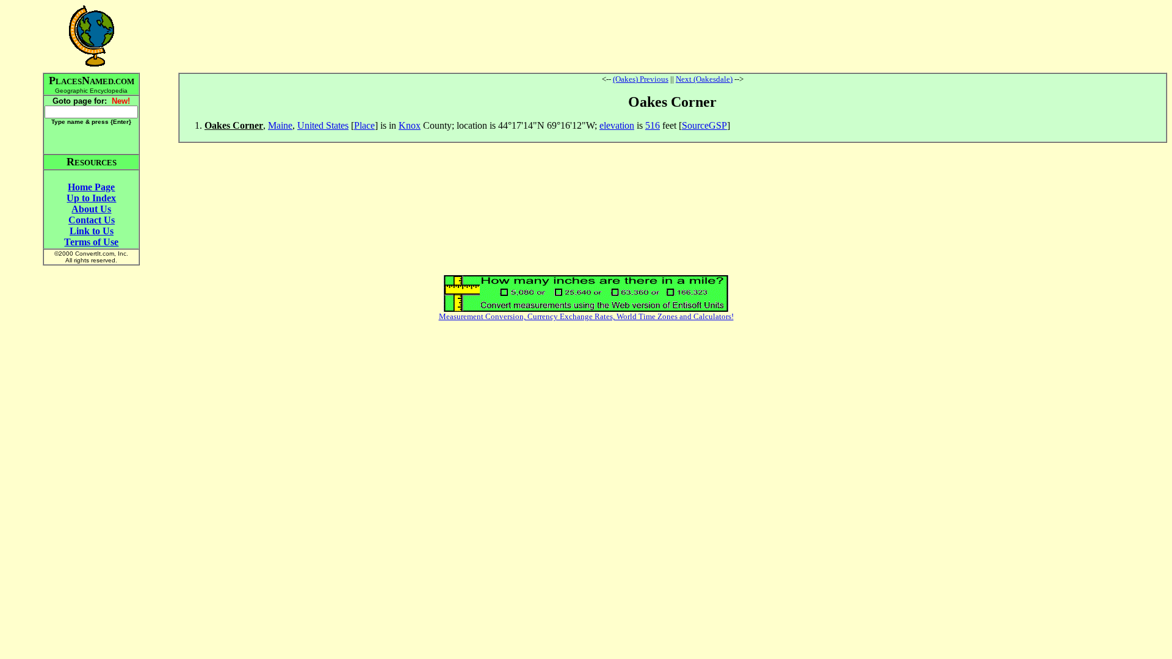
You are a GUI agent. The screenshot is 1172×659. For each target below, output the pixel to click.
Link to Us (92, 231)
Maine (280, 125)
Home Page (91, 187)
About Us (91, 209)
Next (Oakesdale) (704, 79)
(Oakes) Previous (640, 79)
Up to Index (91, 198)
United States (323, 125)
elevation (616, 125)
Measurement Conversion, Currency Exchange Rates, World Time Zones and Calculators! (586, 316)
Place (364, 125)
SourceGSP (704, 125)
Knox (410, 125)
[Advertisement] (672, 36)
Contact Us (91, 220)
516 (652, 125)
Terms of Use (91, 242)
